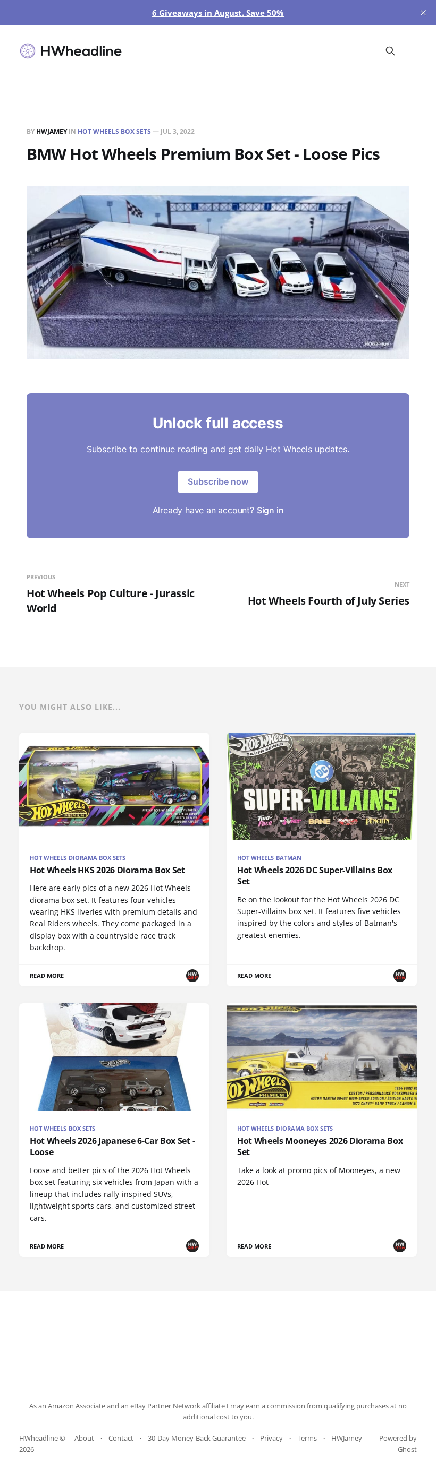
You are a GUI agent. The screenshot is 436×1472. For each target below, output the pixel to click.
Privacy (271, 1438)
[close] (423, 12)
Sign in (270, 510)
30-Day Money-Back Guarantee (197, 1438)
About (84, 1438)
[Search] (390, 51)
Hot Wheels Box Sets (114, 131)
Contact (120, 1438)
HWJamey (51, 131)
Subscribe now (218, 481)
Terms (307, 1438)
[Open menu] (410, 51)
